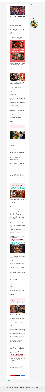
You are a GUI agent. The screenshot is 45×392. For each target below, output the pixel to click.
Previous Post (8, 380)
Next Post (27, 380)
